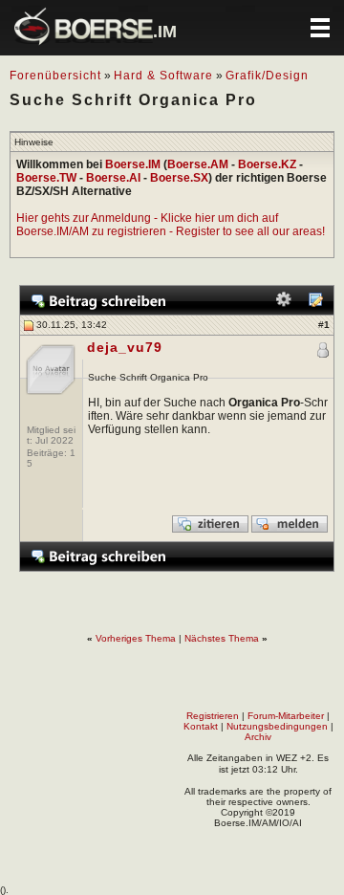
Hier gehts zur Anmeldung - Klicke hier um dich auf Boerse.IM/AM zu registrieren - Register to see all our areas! (170, 224)
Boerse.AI (113, 178)
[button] (320, 27)
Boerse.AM (197, 164)
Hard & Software (163, 75)
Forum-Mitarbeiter (285, 715)
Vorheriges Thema (136, 638)
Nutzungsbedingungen (277, 726)
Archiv (258, 736)
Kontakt (200, 726)
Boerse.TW (46, 178)
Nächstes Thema (221, 638)
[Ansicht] (315, 303)
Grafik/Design (267, 75)
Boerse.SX (179, 178)
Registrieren (212, 715)
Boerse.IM (133, 164)
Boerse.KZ (267, 164)
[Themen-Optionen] (283, 303)
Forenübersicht (55, 75)
